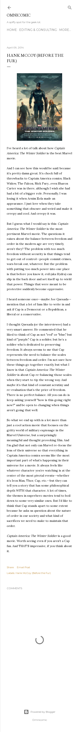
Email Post (23, 567)
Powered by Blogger (43, 711)
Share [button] (10, 567)
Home (12, 30)
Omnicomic (19, 15)
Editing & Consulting (38, 30)
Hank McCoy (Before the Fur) (33, 573)
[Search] (69, 7)
